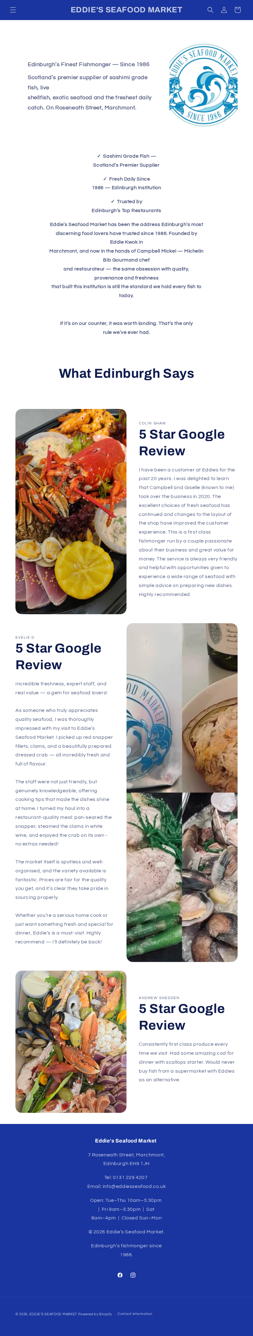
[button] (13, 10)
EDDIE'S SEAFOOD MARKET (53, 1314)
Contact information (135, 1314)
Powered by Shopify (95, 1314)
